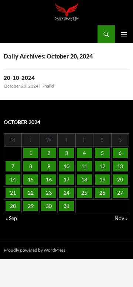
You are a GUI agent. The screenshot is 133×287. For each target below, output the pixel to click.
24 (66, 192)
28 (13, 206)
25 (84, 192)
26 (102, 192)
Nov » (121, 218)
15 (31, 179)
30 (49, 206)
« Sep (11, 218)
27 (120, 192)
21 (13, 192)
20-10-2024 (19, 77)
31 (66, 206)
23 (49, 192)
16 (49, 179)
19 (102, 179)
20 (120, 179)
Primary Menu (124, 34)
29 (31, 206)
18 (84, 179)
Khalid (47, 86)
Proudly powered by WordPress (34, 250)
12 (102, 166)
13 (120, 166)
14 (13, 179)
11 (84, 166)
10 (66, 166)
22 (31, 192)
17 (66, 179)
